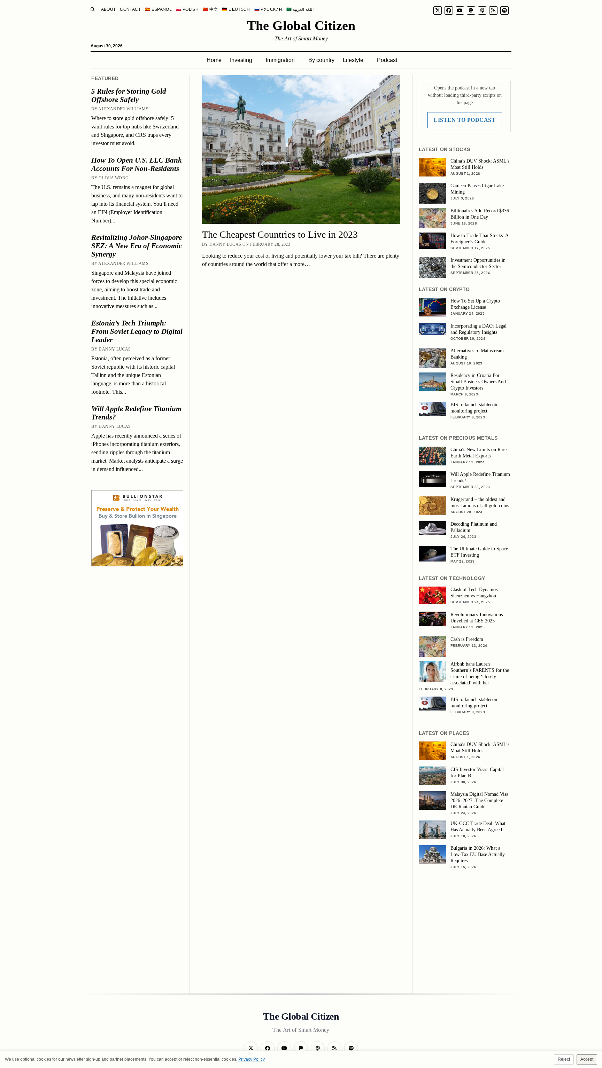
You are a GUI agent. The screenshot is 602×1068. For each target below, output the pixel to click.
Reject (564, 1059)
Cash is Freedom (466, 639)
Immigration (280, 60)
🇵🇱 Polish (187, 9)
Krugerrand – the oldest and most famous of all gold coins (479, 502)
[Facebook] (449, 10)
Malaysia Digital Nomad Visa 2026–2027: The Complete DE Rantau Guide (479, 800)
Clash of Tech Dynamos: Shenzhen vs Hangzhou (474, 592)
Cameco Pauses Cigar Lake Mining (477, 189)
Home (214, 60)
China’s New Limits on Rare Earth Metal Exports (478, 452)
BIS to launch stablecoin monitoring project (474, 408)
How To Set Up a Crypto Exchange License (475, 304)
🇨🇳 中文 (210, 9)
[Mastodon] (471, 10)
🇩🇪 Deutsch (236, 9)
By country (321, 60)
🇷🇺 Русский (268, 9)
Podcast (387, 60)
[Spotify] (504, 10)
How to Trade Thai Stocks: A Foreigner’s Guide (479, 238)
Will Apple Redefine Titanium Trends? (136, 413)
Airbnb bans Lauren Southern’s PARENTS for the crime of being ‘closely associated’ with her (479, 673)
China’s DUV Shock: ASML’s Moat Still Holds (479, 164)
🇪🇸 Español (158, 9)
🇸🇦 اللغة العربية (300, 9)
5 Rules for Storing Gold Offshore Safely (128, 95)
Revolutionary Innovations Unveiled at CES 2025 (476, 617)
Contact (130, 9)
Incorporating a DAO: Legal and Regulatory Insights (478, 329)
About (108, 9)
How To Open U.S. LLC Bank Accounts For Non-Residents (136, 164)
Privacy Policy (251, 1059)
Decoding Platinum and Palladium (473, 527)
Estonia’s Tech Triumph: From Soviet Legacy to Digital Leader (137, 331)
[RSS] (493, 10)
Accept (586, 1059)
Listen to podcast (464, 120)
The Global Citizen (301, 25)
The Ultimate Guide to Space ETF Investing (479, 552)
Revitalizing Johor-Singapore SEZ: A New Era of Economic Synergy (136, 245)
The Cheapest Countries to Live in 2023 (280, 234)
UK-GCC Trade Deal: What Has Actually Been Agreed (477, 826)
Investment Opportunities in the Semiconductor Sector (477, 263)
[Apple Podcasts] (482, 10)
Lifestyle (353, 60)
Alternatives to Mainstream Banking (477, 354)
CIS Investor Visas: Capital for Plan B (477, 772)
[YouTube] (460, 10)
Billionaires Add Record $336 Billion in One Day (479, 214)
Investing (241, 60)
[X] (437, 10)
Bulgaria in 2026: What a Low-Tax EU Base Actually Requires (477, 854)
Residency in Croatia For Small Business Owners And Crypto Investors (478, 382)
